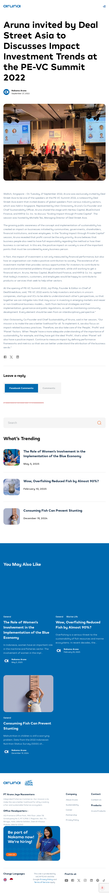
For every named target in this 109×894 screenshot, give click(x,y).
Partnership (71, 814)
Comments (49, 388)
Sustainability (72, 804)
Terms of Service (42, 881)
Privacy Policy (72, 819)
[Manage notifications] (102, 887)
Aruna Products (98, 810)
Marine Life (72, 616)
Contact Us (96, 799)
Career (69, 809)
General (7, 616)
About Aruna (72, 799)
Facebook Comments (21, 388)
